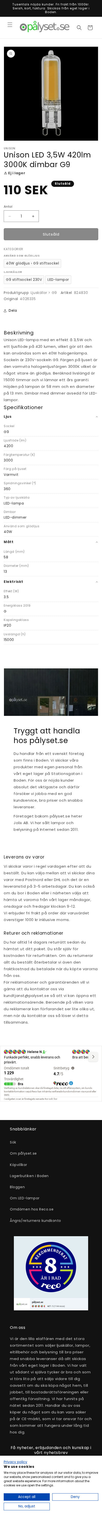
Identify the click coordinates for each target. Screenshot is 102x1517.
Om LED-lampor (25, 1198)
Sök (13, 1142)
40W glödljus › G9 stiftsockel (32, 263)
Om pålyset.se (23, 1153)
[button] (9, 24)
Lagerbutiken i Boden (29, 1175)
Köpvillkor (18, 1164)
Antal (8, 206)
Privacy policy (15, 1462)
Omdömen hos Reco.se (31, 1209)
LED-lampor (58, 279)
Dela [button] (13, 310)
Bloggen (17, 1187)
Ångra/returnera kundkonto (35, 1220)
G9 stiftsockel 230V (24, 279)
